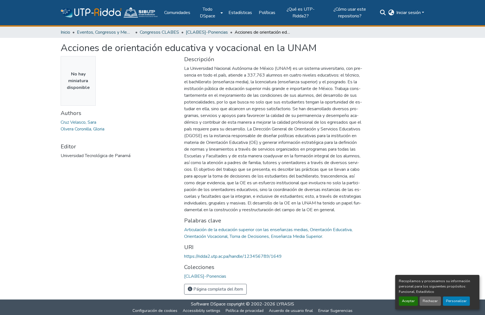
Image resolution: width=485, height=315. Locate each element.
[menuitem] (209, 12)
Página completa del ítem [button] (217, 289)
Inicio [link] (65, 32)
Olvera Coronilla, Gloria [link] (82, 129)
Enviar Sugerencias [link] (335, 310)
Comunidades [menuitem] (177, 13)
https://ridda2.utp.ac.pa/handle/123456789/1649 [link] (233, 256)
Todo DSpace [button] (207, 12)
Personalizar (456, 300)
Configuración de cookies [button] (154, 310)
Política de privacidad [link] (245, 310)
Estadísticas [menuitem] (240, 13)
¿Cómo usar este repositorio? (349, 12)
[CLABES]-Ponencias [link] (207, 32)
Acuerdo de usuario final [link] (291, 310)
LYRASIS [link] (285, 304)
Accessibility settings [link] (201, 310)
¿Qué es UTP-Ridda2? (301, 12)
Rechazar (430, 300)
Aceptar (408, 300)
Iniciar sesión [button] (409, 13)
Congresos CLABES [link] (159, 32)
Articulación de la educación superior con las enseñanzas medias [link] (246, 230)
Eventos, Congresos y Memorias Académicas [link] (105, 32)
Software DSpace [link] (208, 304)
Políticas (267, 13)
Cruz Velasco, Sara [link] (78, 122)
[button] (110, 12)
